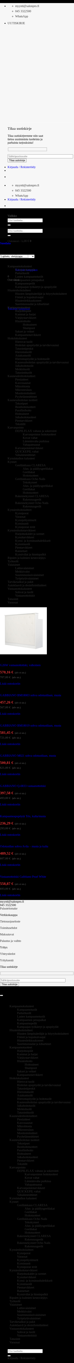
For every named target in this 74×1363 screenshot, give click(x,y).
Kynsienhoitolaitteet (19, 509)
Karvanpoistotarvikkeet (29, 448)
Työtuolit (13, 561)
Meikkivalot (22, 571)
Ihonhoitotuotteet (25, 407)
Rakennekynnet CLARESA (32, 496)
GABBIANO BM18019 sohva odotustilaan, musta (30, 725)
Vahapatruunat (31, 444)
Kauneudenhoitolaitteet (21, 376)
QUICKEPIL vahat (27, 451)
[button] (16, 23)
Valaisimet (14, 564)
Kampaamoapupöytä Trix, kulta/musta (23, 816)
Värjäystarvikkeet (25, 317)
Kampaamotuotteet (19, 307)
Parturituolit (22, 273)
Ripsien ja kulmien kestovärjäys (27, 557)
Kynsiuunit (21, 523)
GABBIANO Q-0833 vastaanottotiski (23, 786)
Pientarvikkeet (23, 420)
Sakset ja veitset (24, 331)
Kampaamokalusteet (20, 266)
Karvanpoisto (16, 427)
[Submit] (9, 225)
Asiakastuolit (23, 355)
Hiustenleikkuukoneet (28, 300)
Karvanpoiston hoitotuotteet (39, 434)
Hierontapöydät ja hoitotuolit (32, 359)
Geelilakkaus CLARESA (30, 465)
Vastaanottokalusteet (20, 588)
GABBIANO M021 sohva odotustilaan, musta (28, 755)
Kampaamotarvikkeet (28, 335)
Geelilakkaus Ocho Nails (30, 479)
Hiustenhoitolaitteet (21, 1030)
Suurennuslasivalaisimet (29, 575)
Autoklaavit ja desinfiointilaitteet (27, 585)
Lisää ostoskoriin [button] (10, 683)
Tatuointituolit (23, 372)
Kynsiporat (21, 513)
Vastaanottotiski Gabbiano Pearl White (23, 876)
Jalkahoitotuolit (24, 365)
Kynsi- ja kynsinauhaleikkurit (32, 540)
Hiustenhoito (23, 321)
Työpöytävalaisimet (27, 578)
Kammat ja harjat (25, 314)
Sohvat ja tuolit (24, 592)
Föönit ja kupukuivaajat (29, 297)
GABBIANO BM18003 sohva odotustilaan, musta (30, 695)
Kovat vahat (30, 437)
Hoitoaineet (30, 324)
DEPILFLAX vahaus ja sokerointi (36, 431)
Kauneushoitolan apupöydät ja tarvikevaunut (42, 362)
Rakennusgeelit (32, 499)
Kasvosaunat (23, 383)
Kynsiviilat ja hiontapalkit (30, 554)
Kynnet (12, 461)
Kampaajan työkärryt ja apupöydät (36, 286)
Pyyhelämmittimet (26, 396)
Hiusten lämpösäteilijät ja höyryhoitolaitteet (41, 293)
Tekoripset (21, 403)
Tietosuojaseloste (10, 921)
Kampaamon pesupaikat (29, 280)
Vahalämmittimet (25, 455)
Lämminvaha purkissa (36, 441)
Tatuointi (13, 599)
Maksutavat (7, 934)
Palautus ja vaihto (10, 940)
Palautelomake (8, 908)
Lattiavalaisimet (24, 568)
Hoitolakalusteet (17, 338)
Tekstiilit (20, 424)
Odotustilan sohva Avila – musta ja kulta (24, 846)
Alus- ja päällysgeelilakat (38, 468)
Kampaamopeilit (25, 283)
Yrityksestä (6, 960)
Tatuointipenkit (24, 348)
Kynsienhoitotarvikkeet (21, 530)
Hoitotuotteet (30, 475)
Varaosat (20, 516)
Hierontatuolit (23, 352)
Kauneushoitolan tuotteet (22, 400)
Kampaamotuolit (25, 269)
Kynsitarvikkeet (24, 537)
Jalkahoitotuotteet (25, 417)
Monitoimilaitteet (25, 393)
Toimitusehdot (8, 928)
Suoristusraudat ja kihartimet (32, 304)
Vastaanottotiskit (25, 595)
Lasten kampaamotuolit (29, 276)
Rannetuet (21, 551)
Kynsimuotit (22, 544)
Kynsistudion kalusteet (21, 458)
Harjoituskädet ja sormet (29, 533)
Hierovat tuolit (23, 341)
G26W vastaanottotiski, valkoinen (20, 665)
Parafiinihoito (23, 410)
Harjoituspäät (23, 311)
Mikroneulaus (23, 389)
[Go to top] (1, 995)
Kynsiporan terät (25, 527)
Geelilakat (29, 472)
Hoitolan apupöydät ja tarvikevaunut (37, 345)
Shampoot (29, 328)
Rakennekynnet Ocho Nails (31, 503)
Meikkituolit (22, 369)
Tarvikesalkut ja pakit (20, 581)
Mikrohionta (22, 386)
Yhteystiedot (7, 953)
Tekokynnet (30, 482)
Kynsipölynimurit (25, 520)
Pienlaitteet (21, 379)
